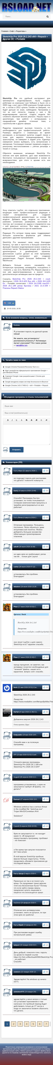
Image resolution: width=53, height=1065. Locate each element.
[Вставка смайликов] (41, 420)
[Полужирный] (8, 420)
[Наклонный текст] (12, 420)
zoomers (17, 972)
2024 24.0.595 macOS (39, 283)
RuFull (16, 712)
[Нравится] (13, 303)
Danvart (17, 799)
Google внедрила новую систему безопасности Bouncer (26, 382)
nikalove (17, 587)
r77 (15, 755)
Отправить (16, 450)
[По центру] (31, 420)
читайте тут (21, 345)
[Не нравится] (5, 303)
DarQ (16, 491)
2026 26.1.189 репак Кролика (17, 286)
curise (16, 567)
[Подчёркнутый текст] (16, 420)
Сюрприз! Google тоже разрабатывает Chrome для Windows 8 (24, 377)
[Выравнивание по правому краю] (36, 420)
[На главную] (26, 6)
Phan (16, 607)
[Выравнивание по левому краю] (26, 420)
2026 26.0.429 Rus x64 (25, 281)
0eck (15, 687)
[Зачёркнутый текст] (21, 420)
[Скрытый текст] (46, 420)
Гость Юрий (18, 925)
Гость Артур (18, 874)
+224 (9, 303)
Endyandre (18, 735)
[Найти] (47, 16)
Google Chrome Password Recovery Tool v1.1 (22, 367)
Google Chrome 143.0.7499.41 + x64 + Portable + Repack (26, 385)
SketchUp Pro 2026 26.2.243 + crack (31, 279)
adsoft (16, 547)
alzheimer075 (19, 992)
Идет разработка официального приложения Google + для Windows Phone (25, 371)
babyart (17, 945)
